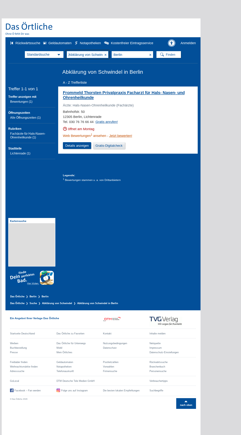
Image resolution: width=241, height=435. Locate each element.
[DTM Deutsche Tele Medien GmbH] (126, 322)
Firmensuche (110, 371)
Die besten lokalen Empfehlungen (121, 390)
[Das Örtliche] (29, 28)
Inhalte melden (157, 333)
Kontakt (107, 333)
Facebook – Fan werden (27, 390)
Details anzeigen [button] (77, 145)
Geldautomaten (60, 43)
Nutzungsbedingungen (115, 343)
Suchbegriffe (156, 390)
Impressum (155, 347)
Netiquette (155, 343)
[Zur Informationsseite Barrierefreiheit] (171, 43)
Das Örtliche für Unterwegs (71, 343)
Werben (14, 343)
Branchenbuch (157, 366)
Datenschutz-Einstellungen (164, 352)
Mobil (59, 347)
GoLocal (14, 381)
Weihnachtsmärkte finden (24, 366)
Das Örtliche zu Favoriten (70, 333)
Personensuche (157, 371)
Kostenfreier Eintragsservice (132, 43)
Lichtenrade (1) (20, 153)
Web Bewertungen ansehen (84, 135)
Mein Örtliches (64, 352)
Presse (14, 352)
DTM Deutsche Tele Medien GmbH (75, 381)
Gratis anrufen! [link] (106, 122)
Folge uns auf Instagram (74, 390)
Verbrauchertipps (158, 381)
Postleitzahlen (110, 362)
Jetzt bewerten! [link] (120, 135)
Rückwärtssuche (27, 43)
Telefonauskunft (65, 371)
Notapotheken (90, 43)
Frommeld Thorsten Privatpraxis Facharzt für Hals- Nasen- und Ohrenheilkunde (124, 95)
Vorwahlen (108, 366)
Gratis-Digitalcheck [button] (109, 145)
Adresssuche (17, 371)
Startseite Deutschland (22, 333)
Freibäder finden (18, 362)
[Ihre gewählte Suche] (44, 54)
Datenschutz (110, 347)
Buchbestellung (18, 347)
